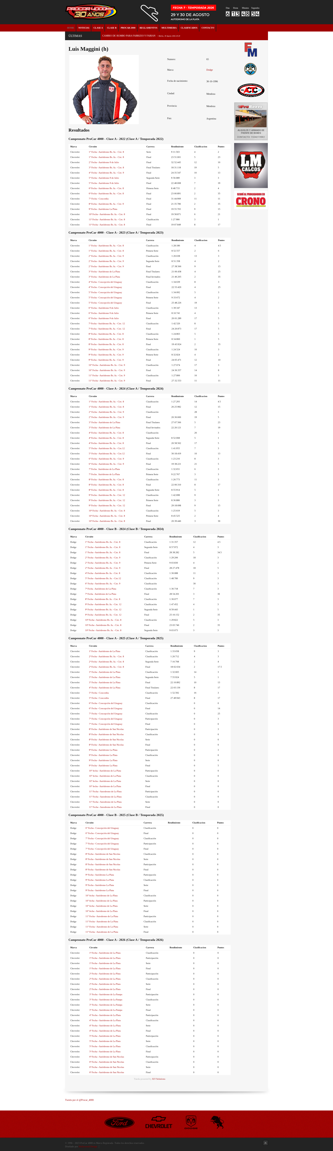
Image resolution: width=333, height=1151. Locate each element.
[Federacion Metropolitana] (251, 49)
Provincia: (172, 106)
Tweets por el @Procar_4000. (79, 1100)
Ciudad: (171, 93)
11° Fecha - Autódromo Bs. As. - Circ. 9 (107, 375)
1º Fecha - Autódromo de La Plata (104, 651)
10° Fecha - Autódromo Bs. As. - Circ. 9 (107, 365)
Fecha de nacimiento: (177, 81)
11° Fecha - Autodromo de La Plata (105, 791)
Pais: (169, 118)
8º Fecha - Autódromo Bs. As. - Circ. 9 (106, 204)
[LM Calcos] (251, 165)
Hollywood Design (88, 1146)
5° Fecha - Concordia (99, 693)
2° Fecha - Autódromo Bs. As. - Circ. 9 (106, 256)
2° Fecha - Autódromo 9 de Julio (104, 162)
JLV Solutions (158, 1079)
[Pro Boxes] (251, 121)
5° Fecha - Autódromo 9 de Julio (104, 178)
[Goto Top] (265, 1142)
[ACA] (251, 68)
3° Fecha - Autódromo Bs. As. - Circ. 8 (106, 167)
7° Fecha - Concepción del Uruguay (105, 713)
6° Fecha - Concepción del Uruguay (105, 703)
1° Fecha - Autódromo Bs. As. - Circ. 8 (106, 152)
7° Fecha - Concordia (99, 198)
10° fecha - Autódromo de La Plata (105, 770)
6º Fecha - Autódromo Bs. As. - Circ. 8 (106, 188)
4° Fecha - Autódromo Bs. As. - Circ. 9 (106, 172)
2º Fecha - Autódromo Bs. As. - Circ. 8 (106, 656)
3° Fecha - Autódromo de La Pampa (105, 994)
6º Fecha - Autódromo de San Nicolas (106, 1056)
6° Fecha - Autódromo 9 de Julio (104, 308)
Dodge (209, 70)
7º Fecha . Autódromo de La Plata (104, 469)
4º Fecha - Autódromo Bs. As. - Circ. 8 (106, 432)
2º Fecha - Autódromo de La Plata (105, 973)
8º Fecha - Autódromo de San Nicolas (106, 729)
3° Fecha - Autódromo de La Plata (104, 271)
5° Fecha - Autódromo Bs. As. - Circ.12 (107, 448)
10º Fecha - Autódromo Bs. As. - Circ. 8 (107, 214)
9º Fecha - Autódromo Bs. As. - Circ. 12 (107, 495)
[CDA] (251, 90)
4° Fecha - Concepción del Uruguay (105, 282)
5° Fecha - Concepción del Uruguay (105, 292)
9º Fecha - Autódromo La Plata (103, 209)
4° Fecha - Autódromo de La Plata (104, 687)
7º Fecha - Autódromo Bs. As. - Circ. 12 (107, 323)
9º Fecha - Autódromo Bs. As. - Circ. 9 (106, 349)
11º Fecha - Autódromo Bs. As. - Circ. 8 (107, 219)
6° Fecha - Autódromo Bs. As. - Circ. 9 (106, 458)
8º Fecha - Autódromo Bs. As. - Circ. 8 (106, 334)
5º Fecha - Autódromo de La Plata (105, 1036)
